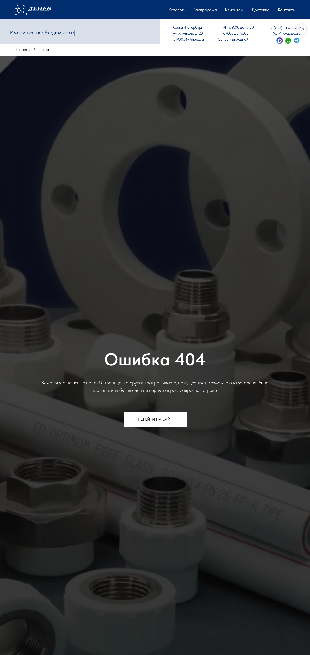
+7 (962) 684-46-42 (284, 34)
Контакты (286, 9)
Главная (21, 49)
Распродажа (205, 9)
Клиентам (234, 9)
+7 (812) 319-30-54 (285, 28)
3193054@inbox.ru (188, 39)
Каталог (176, 9)
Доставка (261, 9)
